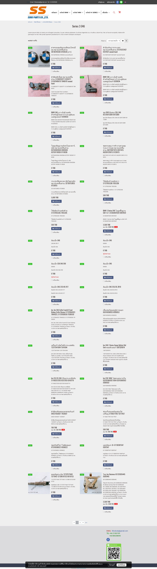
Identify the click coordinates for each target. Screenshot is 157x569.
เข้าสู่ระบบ (101, 2)
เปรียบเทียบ (56, 71)
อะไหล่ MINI (77, 12)
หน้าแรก (54, 12)
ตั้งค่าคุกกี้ (111, 565)
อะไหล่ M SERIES (92, 12)
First (71, 522)
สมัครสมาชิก (111, 2)
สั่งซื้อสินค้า (57, 67)
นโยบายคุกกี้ (43, 566)
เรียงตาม (104, 41)
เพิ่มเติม (105, 12)
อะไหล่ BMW (64, 12)
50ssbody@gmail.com (120, 531)
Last (86, 522)
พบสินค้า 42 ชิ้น (32, 40)
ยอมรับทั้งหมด (121, 565)
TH (127, 2)
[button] (114, 12)
